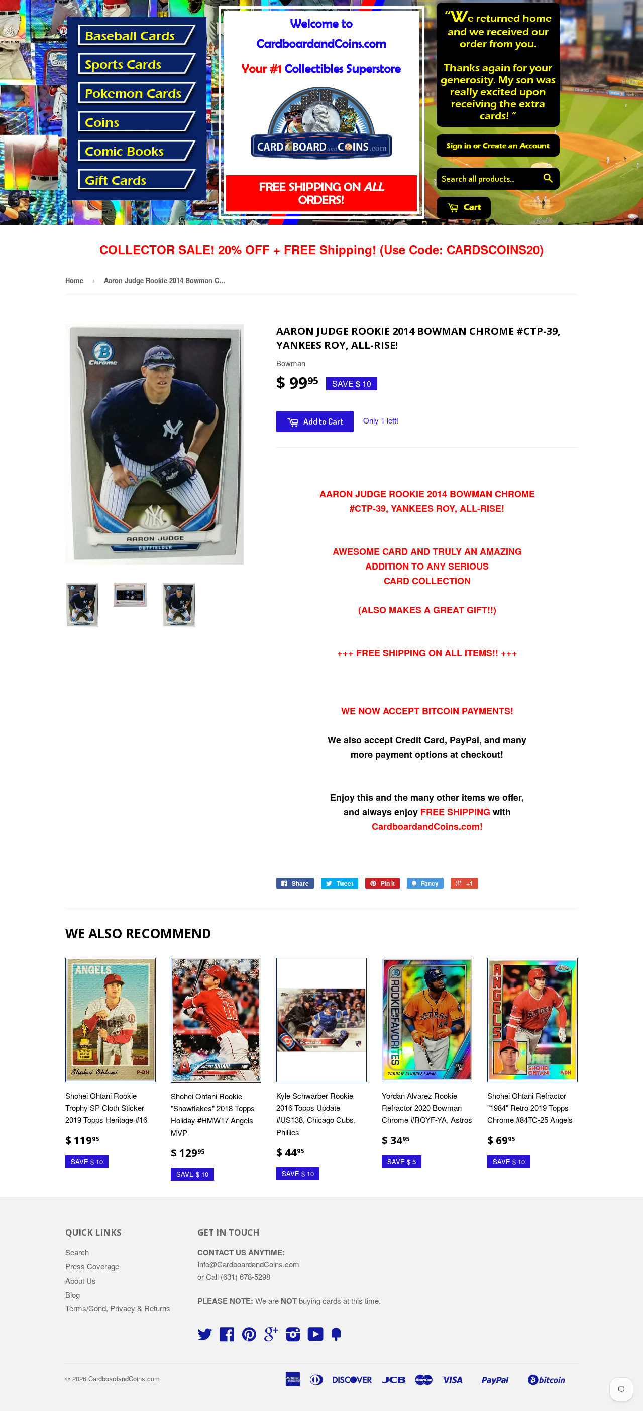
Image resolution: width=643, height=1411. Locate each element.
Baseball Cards (130, 36)
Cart (471, 207)
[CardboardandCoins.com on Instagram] (293, 1337)
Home (74, 280)
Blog (72, 1294)
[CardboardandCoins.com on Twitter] (204, 1337)
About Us (80, 1280)
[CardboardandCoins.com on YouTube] (316, 1337)
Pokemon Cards (133, 93)
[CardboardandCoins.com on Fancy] (336, 1337)
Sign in (459, 145)
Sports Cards (123, 64)
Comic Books (124, 151)
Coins (102, 122)
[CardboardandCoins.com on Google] (271, 1337)
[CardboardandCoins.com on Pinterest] (249, 1337)
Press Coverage (92, 1266)
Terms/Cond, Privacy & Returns (117, 1308)
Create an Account (516, 145)
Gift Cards (115, 180)
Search (77, 1252)
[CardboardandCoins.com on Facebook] (227, 1337)
